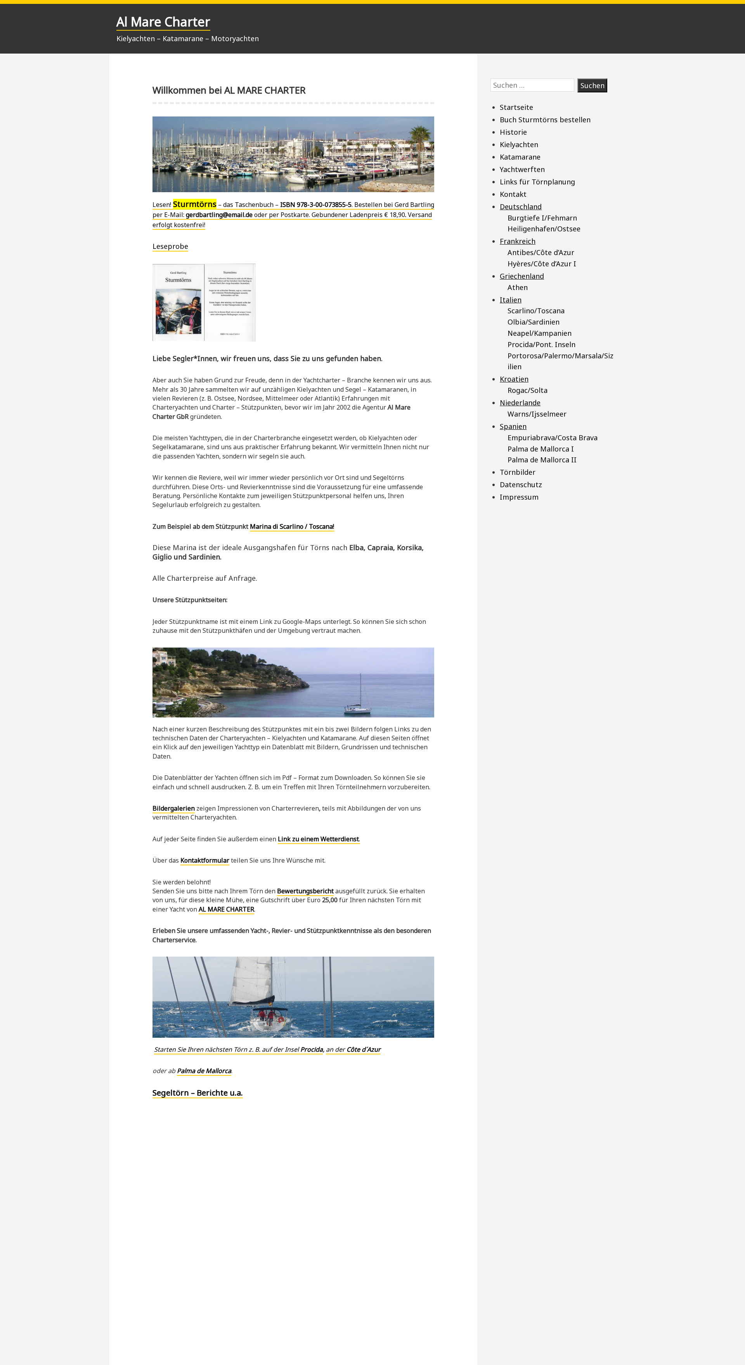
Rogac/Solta (527, 390)
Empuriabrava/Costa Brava (553, 437)
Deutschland (521, 206)
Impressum (519, 497)
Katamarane (520, 157)
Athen (518, 287)
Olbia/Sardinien (534, 321)
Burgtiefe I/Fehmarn (542, 217)
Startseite (516, 107)
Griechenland (522, 276)
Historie (513, 132)
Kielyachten (519, 144)
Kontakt (513, 194)
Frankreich (517, 241)
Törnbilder (517, 472)
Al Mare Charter (163, 21)
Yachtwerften (522, 169)
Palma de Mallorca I (541, 448)
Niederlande (520, 402)
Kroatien (514, 379)
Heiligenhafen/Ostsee (544, 228)
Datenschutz (521, 484)
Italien (511, 299)
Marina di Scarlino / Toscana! (292, 526)
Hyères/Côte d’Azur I (542, 263)
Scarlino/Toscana (536, 310)
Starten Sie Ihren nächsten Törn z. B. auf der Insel (238, 1049)
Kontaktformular (204, 860)
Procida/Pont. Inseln (541, 344)
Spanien (513, 426)
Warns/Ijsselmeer (537, 414)
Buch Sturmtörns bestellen (545, 119)
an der (353, 1049)
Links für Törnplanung (537, 181)
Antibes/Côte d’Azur (541, 252)
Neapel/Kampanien (540, 333)
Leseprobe (170, 246)
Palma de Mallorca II (542, 459)
